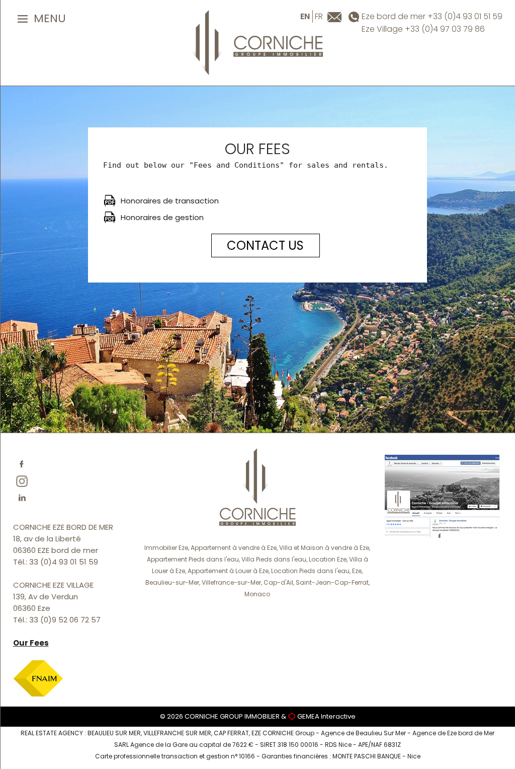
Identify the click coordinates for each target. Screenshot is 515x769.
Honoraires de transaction (170, 200)
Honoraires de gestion (162, 217)
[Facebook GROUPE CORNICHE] (442, 495)
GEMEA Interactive (326, 716)
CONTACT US (265, 245)
